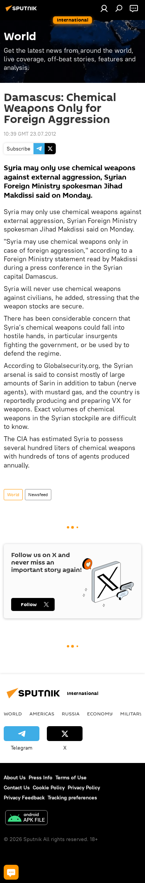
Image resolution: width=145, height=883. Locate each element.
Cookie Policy (49, 787)
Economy (100, 713)
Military (131, 713)
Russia (71, 713)
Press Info (40, 777)
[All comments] (11, 872)
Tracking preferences (72, 797)
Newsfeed (38, 494)
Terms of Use (71, 777)
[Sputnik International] (22, 11)
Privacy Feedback (24, 797)
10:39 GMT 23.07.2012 (30, 133)
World (13, 494)
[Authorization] (104, 8)
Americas (41, 713)
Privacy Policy (84, 787)
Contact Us (17, 787)
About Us (15, 777)
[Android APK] (26, 818)
